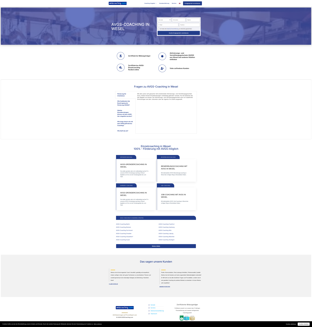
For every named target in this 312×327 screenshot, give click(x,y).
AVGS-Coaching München (166, 236)
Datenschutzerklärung (173, 28)
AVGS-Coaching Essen (123, 240)
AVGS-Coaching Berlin (123, 224)
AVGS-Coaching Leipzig (166, 233)
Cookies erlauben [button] (304, 324)
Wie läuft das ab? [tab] (122, 131)
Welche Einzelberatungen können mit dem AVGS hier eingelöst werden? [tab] (124, 113)
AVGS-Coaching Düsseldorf (124, 236)
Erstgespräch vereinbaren (192, 3)
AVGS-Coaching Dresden (123, 233)
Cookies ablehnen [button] (291, 324)
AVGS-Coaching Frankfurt (167, 224)
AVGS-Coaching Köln (165, 230)
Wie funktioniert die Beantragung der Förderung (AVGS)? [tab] (123, 103)
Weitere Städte (156, 246)
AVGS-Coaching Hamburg (167, 227)
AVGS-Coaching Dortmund (124, 230)
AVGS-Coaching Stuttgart (166, 240)
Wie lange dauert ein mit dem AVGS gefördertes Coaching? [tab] (125, 123)
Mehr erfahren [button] (98, 324)
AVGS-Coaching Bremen (123, 227)
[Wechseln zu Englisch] (180, 3)
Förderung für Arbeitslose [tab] (121, 95)
